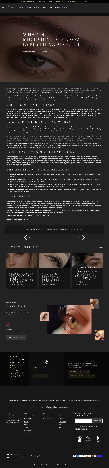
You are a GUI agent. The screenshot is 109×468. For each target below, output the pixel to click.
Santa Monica (78, 406)
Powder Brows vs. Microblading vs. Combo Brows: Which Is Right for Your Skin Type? (87, 275)
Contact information (70, 464)
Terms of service (53, 464)
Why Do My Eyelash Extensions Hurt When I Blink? (52, 278)
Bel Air (17, 406)
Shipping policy (61, 464)
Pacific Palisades (69, 406)
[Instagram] (8, 325)
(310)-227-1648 (84, 1)
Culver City (52, 406)
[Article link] (21, 271)
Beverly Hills (23, 406)
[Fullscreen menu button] (3, 7)
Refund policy (37, 464)
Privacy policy (44, 464)
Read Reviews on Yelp (39, 375)
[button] (102, 7)
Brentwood (30, 406)
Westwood (51, 407)
